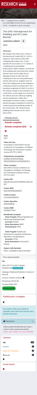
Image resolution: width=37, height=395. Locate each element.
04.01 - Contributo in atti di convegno (16, 25)
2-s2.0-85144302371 (11, 197)
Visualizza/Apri (8, 288)
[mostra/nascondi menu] (35, 4)
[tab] (31, 126)
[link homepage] (15, 4)
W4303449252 (9, 204)
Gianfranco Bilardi (11, 41)
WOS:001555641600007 (13, 191)
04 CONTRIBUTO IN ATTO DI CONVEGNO (19, 23)
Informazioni (9, 321)
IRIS (2, 21)
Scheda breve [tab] (11, 118)
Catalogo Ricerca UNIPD (15, 21)
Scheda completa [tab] (13, 122)
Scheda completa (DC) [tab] (15, 126)
